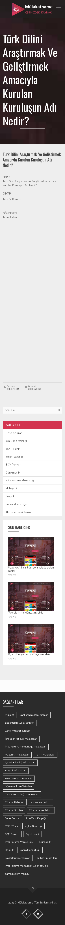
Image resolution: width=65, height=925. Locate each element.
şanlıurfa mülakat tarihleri (34, 715)
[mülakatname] (32, 9)
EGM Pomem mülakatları (18, 778)
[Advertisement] (32, 252)
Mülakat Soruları (14, 810)
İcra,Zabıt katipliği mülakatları (21, 738)
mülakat (9, 715)
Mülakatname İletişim (40, 810)
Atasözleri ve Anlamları (19, 512)
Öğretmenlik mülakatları (18, 786)
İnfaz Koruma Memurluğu (20, 480)
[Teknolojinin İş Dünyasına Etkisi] (31, 596)
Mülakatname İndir (41, 802)
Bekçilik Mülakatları (15, 770)
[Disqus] (32, 330)
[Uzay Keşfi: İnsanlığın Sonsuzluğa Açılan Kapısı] (31, 551)
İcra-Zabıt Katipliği (16, 440)
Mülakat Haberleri (14, 802)
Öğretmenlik (13, 472)
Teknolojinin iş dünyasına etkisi (26, 612)
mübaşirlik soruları (46, 858)
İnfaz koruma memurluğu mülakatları (25, 746)
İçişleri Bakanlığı (15, 456)
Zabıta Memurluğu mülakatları (21, 794)
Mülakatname (13, 389)
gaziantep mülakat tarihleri (19, 722)
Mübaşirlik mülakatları (17, 754)
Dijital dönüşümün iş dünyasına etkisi (29, 654)
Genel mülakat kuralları (18, 730)
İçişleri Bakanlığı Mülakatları (20, 762)
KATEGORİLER (14, 425)
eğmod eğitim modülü (17, 874)
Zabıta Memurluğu (16, 504)
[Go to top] (32, 888)
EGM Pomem (13, 464)
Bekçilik (10, 496)
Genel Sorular (34, 389)
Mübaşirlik (11, 488)
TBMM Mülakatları (45, 754)
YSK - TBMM (13, 448)
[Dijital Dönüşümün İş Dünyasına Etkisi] (31, 638)
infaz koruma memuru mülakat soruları (26, 865)
